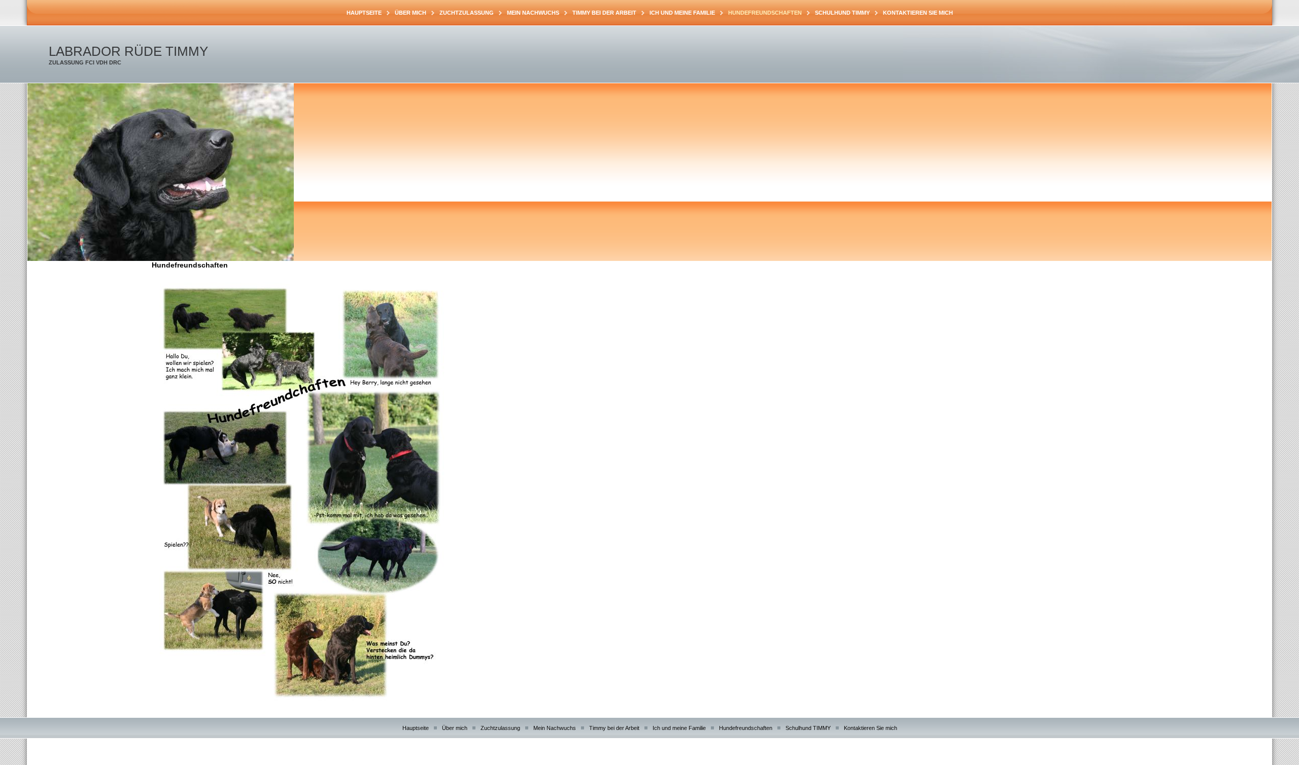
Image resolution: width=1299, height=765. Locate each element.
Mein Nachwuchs (533, 13)
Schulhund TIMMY (842, 13)
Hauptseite (364, 13)
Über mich (410, 13)
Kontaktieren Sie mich (918, 13)
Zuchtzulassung (466, 13)
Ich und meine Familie (682, 13)
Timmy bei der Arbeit (604, 13)
